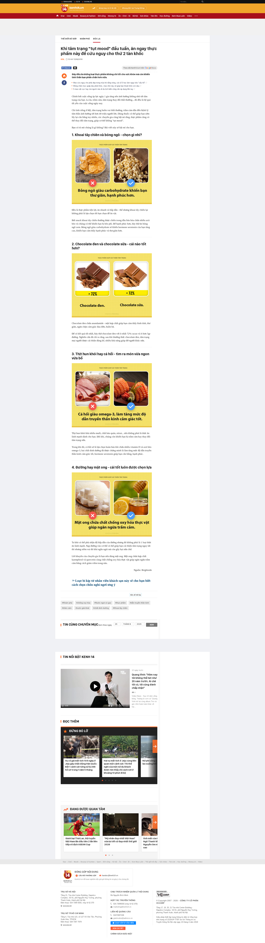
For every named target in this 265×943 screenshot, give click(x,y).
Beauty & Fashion (88, 16)
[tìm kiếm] (202, 1)
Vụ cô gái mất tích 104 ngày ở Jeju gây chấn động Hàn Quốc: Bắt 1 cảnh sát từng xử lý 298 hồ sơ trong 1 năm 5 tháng (81, 765)
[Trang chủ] (64, 75)
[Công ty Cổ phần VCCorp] (163, 893)
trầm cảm (67, 608)
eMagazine (67, 2)
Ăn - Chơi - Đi (124, 16)
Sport (99, 862)
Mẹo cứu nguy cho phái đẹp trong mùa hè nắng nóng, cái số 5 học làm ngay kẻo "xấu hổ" (109, 83)
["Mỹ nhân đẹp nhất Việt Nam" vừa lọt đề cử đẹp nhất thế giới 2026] (121, 824)
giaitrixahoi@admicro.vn (122, 918)
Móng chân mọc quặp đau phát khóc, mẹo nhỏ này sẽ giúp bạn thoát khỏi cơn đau (106, 86)
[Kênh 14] (68, 877)
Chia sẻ (67, 68)
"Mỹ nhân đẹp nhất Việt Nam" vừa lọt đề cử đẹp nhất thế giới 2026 (120, 841)
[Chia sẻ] (64, 82)
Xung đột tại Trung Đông (133, 8)
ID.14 (78, 2)
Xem (152, 625)
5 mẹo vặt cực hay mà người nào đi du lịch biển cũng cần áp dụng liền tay (103, 89)
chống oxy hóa (83, 603)
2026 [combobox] (139, 624)
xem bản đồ (67, 906)
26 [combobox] (116, 624)
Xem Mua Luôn (178, 16)
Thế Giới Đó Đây (69, 38)
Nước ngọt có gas (103, 603)
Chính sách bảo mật (121, 934)
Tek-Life (172, 862)
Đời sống (102, 16)
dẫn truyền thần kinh (140, 603)
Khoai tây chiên (120, 608)
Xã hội (135, 16)
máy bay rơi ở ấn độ (108, 8)
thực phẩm (121, 603)
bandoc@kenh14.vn (110, 875)
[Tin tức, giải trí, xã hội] (74, 8)
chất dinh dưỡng (101, 608)
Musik (75, 16)
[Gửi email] (75, 67)
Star (63, 16)
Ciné (69, 16)
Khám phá (85, 38)
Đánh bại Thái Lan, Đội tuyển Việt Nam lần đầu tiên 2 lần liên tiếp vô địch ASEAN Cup (81, 841)
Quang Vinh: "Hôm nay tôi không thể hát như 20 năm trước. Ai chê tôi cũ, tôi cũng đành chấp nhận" (144, 681)
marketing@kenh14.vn (122, 907)
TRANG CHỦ (57, 16)
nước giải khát (83, 608)
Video (189, 16)
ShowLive (88, 2)
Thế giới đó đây (151, 862)
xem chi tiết (118, 928)
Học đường (165, 16)
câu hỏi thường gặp (87, 875)
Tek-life (154, 16)
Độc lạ (96, 38)
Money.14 (112, 16)
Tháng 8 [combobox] (127, 624)
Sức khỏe (144, 16)
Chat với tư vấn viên (124, 923)
